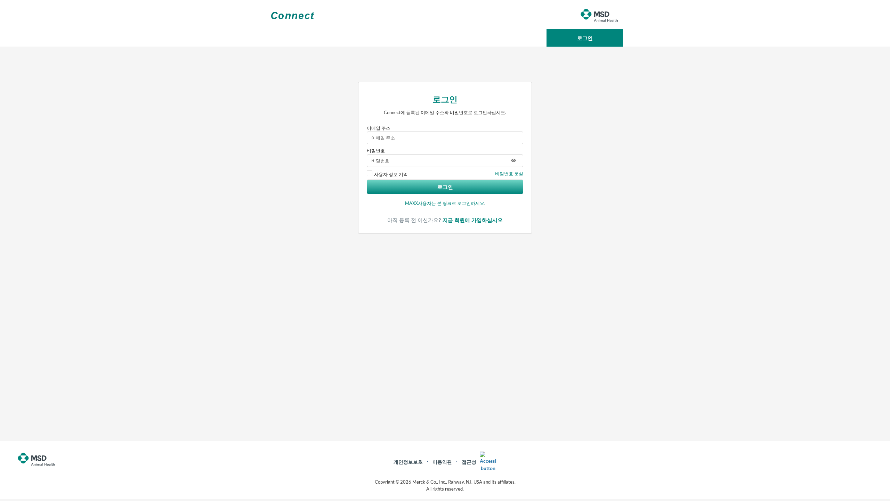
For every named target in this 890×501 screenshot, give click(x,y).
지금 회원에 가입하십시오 (473, 220)
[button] (585, 38)
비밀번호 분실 (509, 173)
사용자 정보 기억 (391, 174)
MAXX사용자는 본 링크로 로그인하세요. (445, 203)
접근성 (469, 462)
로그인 (445, 187)
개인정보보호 (408, 462)
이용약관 (442, 462)
